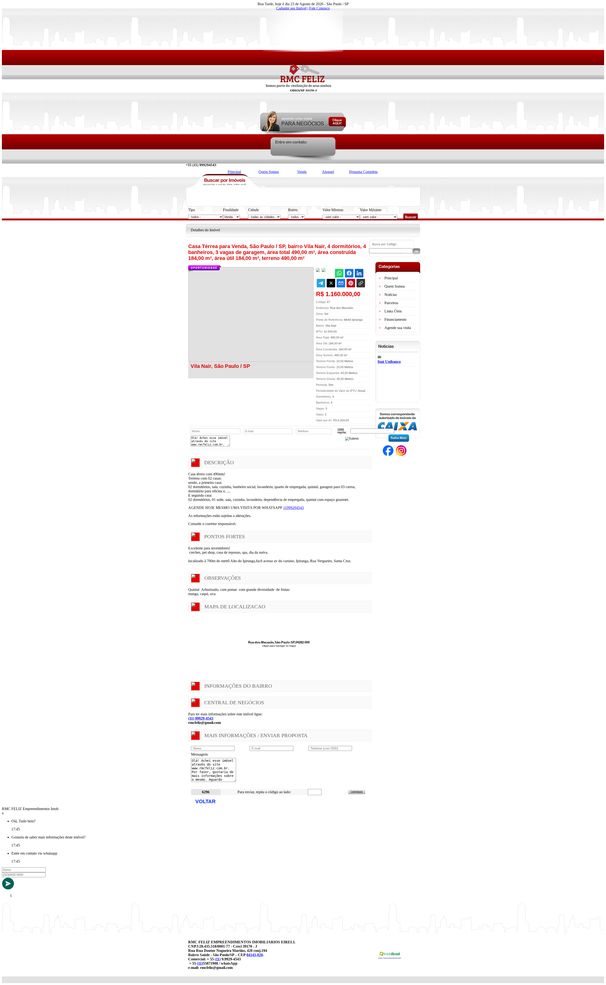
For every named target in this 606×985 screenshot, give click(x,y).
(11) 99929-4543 (200, 718)
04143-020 (254, 955)
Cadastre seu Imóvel (291, 8)
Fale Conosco (319, 8)
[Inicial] (303, 109)
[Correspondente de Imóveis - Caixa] (397, 440)
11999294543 (293, 508)
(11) (218, 959)
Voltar (205, 801)
